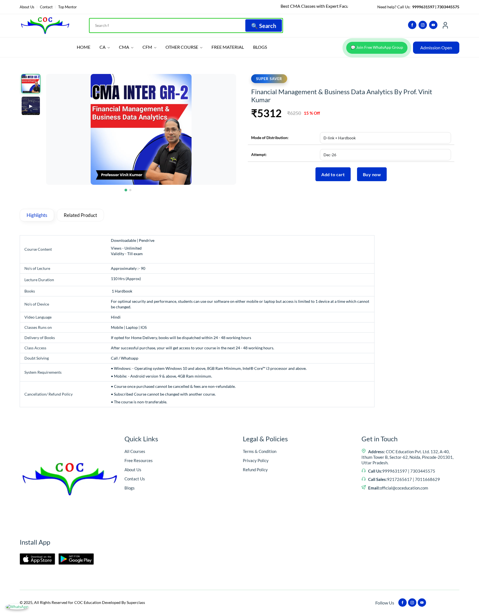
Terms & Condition (259, 451)
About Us (27, 7)
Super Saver (269, 78)
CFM (147, 47)
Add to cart (333, 174)
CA (103, 47)
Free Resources (138, 460)
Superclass (136, 602)
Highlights (37, 215)
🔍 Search (263, 25)
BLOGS (260, 47)
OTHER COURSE (182, 47)
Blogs (129, 487)
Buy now (372, 174)
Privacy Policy (256, 460)
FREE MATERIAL (228, 47)
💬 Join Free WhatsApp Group (377, 47)
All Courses (134, 451)
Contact (46, 7)
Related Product (80, 215)
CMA (124, 47)
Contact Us (134, 478)
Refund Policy (255, 469)
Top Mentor (67, 7)
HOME (83, 47)
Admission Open (436, 47)
